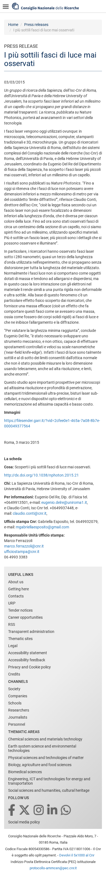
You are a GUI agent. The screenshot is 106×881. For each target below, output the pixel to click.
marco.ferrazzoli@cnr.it (24, 546)
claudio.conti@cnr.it (29, 513)
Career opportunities (25, 617)
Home (13, 24)
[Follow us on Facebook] (12, 810)
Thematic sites (20, 638)
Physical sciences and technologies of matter (46, 757)
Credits (14, 674)
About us (15, 582)
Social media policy (24, 822)
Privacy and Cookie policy (29, 667)
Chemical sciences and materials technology (45, 739)
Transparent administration (31, 631)
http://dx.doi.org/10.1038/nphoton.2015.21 (41, 475)
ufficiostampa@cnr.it (21, 551)
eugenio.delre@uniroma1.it (64, 502)
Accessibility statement (27, 653)
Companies (17, 696)
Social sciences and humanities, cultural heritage (48, 790)
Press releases (36, 24)
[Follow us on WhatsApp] (66, 810)
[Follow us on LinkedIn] (52, 810)
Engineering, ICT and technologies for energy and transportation (49, 781)
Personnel (16, 724)
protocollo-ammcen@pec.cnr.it (53, 868)
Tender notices (20, 610)
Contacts (16, 596)
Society (14, 689)
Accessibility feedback (26, 660)
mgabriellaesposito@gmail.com (42, 527)
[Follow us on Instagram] (39, 810)
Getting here (18, 589)
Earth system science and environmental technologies (42, 748)
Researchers (18, 710)
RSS (11, 624)
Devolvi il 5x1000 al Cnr (76, 855)
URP (11, 603)
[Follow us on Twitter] (25, 810)
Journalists (17, 717)
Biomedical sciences (25, 772)
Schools (14, 703)
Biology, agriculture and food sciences (39, 765)
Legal (12, 646)
